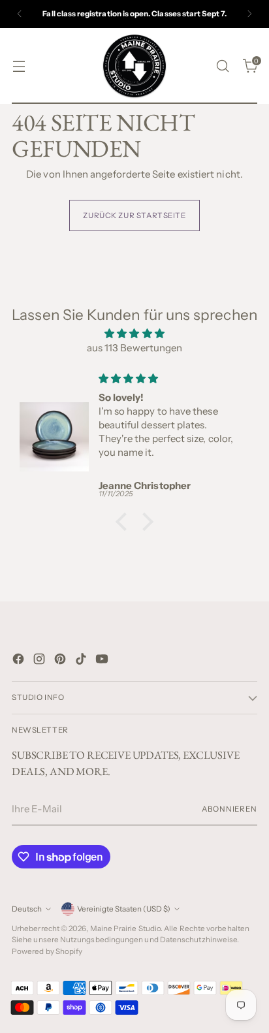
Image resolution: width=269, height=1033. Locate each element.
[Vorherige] (19, 14)
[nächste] (249, 14)
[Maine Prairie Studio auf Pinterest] (61, 661)
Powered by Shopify (47, 951)
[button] (125, 522)
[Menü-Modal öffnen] (18, 65)
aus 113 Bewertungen (134, 348)
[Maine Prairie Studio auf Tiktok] (82, 661)
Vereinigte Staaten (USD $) (123, 909)
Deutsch (27, 909)
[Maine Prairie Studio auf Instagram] (40, 661)
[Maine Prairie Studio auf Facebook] (19, 661)
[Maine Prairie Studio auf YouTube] (103, 661)
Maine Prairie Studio (125, 928)
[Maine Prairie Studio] (134, 66)
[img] (134, 334)
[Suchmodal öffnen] (222, 65)
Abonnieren (229, 809)
